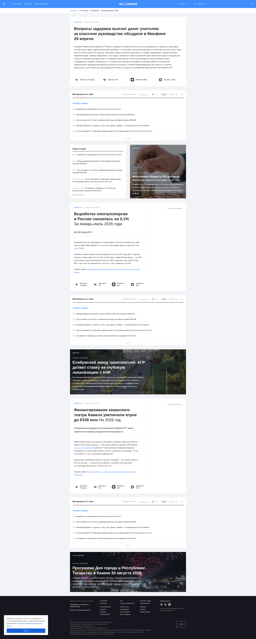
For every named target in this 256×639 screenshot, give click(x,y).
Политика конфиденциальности (80, 610)
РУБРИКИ (103, 612)
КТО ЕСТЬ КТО (124, 607)
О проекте (103, 601)
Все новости (78, 195)
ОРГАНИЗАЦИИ (125, 612)
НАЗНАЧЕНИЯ (124, 609)
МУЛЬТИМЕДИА (105, 614)
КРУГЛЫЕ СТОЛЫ (145, 601)
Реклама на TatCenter (174, 208)
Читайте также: (80, 103)
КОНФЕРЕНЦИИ (145, 612)
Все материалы (41, 4)
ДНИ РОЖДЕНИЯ (125, 614)
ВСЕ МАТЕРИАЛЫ (105, 607)
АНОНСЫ (143, 609)
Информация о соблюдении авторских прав (79, 605)
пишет (76, 248)
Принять (26, 630)
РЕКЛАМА (143, 607)
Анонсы (73, 10)
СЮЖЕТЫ (103, 609)
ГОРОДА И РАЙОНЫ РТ (127, 603)
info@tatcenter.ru (165, 601)
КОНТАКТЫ (103, 603)
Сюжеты (28, 4)
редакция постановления (84, 448)
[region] (26, 625)
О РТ (121, 601)
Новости (78, 22)
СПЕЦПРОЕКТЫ (145, 603)
